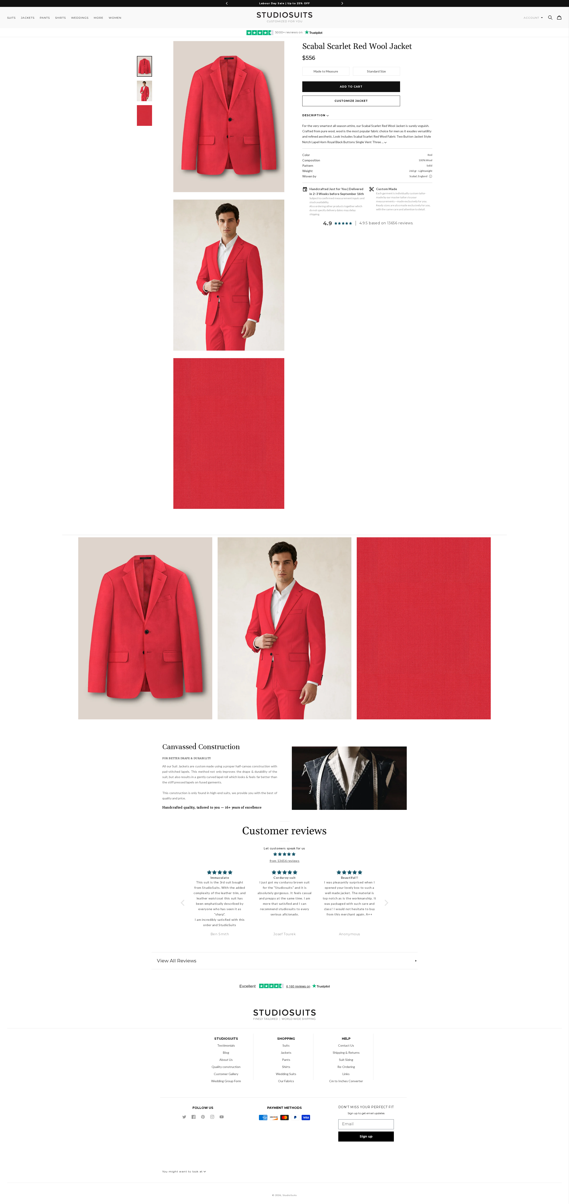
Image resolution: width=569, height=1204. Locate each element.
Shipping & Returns (346, 1052)
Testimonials (226, 1045)
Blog (226, 1052)
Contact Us (346, 1045)
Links (346, 1074)
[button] (550, 17)
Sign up (366, 1136)
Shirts (286, 1067)
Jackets (286, 1052)
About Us (226, 1060)
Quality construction (226, 1067)
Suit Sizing (346, 1060)
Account (532, 17)
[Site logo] (284, 1015)
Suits (286, 1045)
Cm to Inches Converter (346, 1081)
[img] (284, 854)
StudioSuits (289, 1195)
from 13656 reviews (285, 861)
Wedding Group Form (226, 1081)
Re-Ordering (346, 1067)
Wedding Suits (286, 1074)
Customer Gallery (226, 1074)
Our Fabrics (286, 1081)
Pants (286, 1060)
